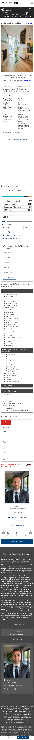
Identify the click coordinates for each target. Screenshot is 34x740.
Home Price (5, 214)
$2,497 (29, 201)
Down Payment (6, 224)
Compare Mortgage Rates (11, 238)
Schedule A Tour (16, 542)
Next (30, 532)
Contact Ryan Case (18, 517)
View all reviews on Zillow (17, 634)
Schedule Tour (23, 738)
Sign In (23, 246)
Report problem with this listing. (17, 139)
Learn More (29, 23)
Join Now (8, 277)
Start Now (27, 81)
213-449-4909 (18, 513)
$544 (30, 204)
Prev (3, 532)
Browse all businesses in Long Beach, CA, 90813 (8, 465)
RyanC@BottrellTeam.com (15, 686)
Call (7, 738)
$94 (30, 207)
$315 (30, 210)
